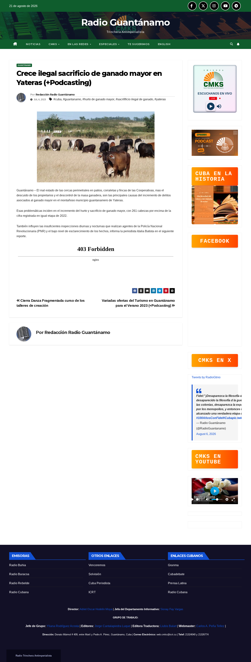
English (164, 44)
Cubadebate (176, 574)
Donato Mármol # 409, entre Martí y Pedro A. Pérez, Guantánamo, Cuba (93, 634)
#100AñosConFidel (209, 417)
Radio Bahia (17, 565)
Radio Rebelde (19, 583)
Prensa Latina (177, 583)
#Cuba (227, 417)
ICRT (92, 592)
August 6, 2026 (206, 434)
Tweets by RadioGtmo (206, 377)
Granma (173, 565)
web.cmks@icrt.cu (166, 634)
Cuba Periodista (99, 583)
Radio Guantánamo (125, 22)
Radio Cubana (19, 592)
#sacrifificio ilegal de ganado (134, 99)
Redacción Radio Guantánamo (55, 94)
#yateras (160, 99)
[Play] (210, 106)
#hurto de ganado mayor (98, 99)
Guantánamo (24, 65)
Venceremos (97, 565)
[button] (231, 44)
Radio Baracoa (19, 574)
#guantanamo (72, 99)
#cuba (57, 99)
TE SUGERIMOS (139, 44)
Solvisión (95, 574)
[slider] (197, 499)
